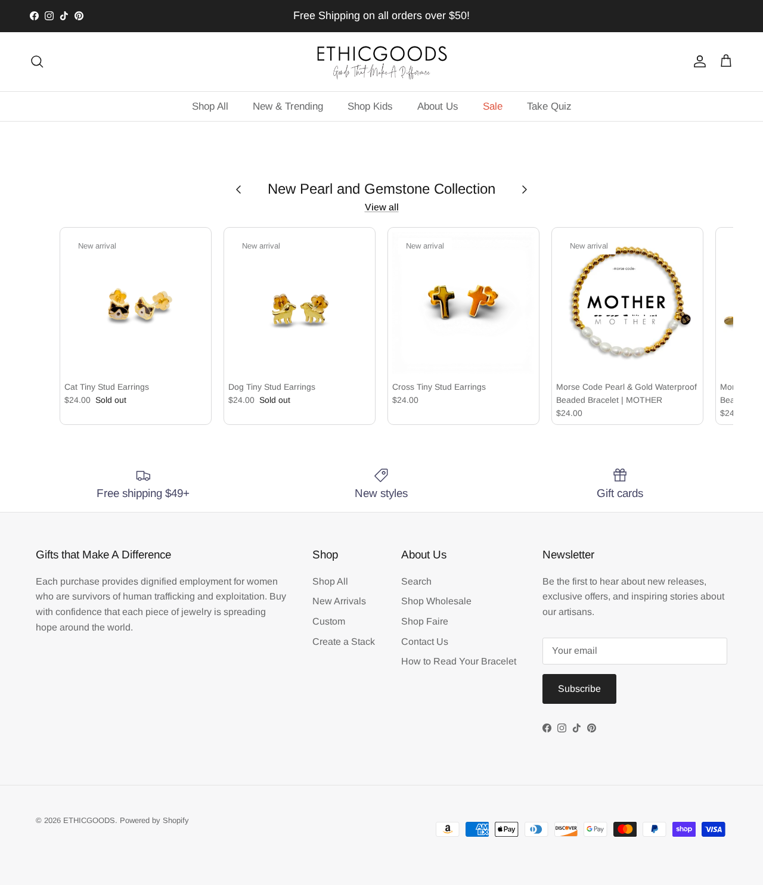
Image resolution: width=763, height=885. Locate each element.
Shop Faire (424, 621)
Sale (493, 106)
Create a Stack (343, 641)
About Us (437, 106)
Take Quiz (549, 106)
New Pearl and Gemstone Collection (381, 189)
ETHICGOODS (89, 820)
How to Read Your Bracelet (458, 661)
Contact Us (424, 641)
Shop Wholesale (436, 601)
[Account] (697, 61)
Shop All (210, 106)
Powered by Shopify (154, 820)
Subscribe (579, 689)
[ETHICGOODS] (381, 61)
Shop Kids (370, 106)
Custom (328, 621)
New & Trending (288, 106)
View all (382, 207)
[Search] (37, 61)
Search (416, 581)
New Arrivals (339, 601)
